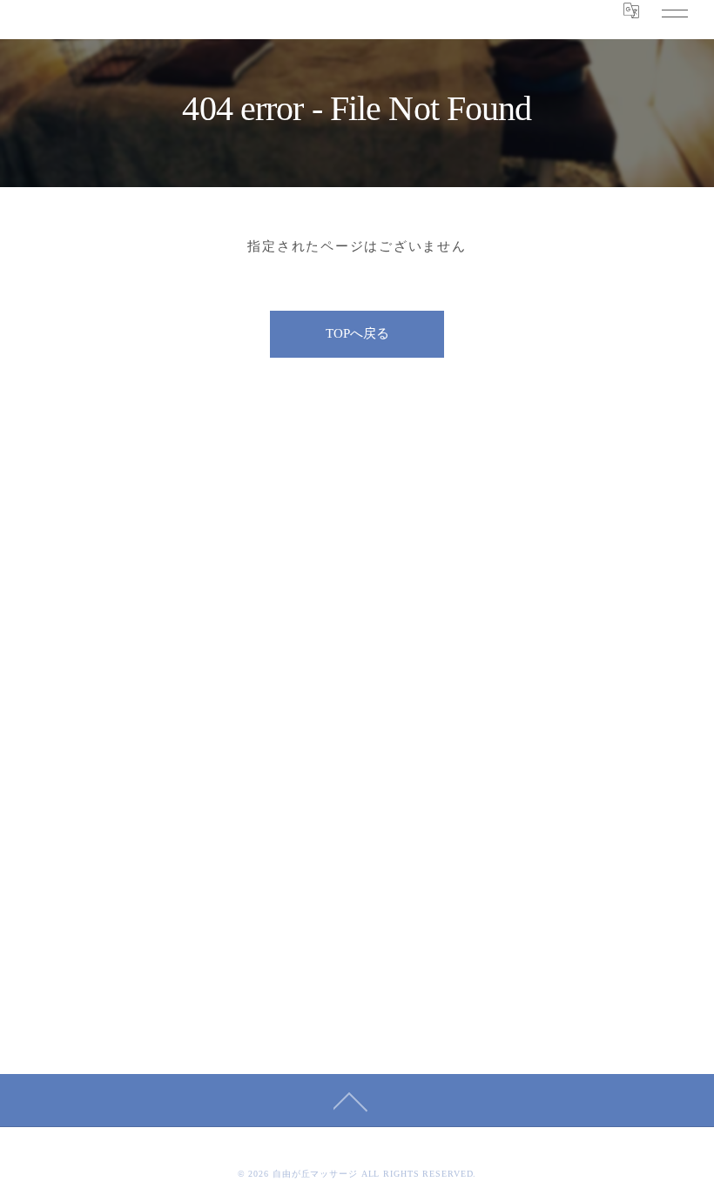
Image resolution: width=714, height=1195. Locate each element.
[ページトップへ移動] (350, 1100)
